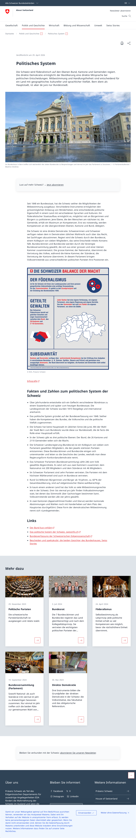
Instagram (58, 796)
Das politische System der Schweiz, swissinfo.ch (54, 531)
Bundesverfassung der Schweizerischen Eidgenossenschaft (60, 536)
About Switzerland (24, 10)
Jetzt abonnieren (55, 184)
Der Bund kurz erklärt (41, 527)
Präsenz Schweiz (104, 791)
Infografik (32, 381)
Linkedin (74, 796)
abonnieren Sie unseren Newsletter (78, 752)
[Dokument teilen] (128, 43)
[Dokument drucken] (121, 43)
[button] (11, 25)
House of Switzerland (106, 798)
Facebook (58, 791)
